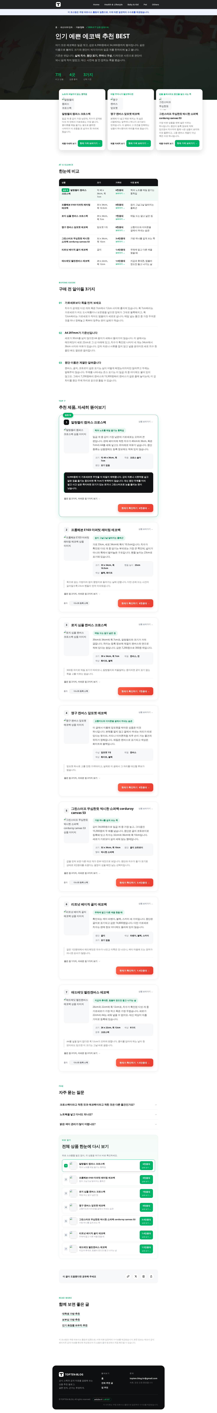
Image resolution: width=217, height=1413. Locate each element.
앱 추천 (104, 1387)
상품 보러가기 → (146, 421)
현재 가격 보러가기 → (90, 143)
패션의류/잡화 (66, 27)
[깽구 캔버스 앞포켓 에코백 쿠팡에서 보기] (76, 740)
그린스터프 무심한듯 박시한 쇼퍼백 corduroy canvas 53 (107, 1219)
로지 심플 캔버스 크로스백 (75, 215)
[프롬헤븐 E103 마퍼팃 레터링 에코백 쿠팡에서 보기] (76, 556)
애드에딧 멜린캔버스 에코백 (75, 260)
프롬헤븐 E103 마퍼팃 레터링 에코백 (97, 1177)
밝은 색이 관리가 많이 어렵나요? (78, 1124)
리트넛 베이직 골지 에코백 (75, 249)
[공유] (151, 1276)
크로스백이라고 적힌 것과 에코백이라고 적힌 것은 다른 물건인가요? (97, 1104)
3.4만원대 (120, 240)
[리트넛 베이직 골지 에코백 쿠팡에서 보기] (76, 927)
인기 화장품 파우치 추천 (75, 1325)
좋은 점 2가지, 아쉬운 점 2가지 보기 (80, 593)
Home (96, 4)
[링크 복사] (128, 1276)
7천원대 (120, 217)
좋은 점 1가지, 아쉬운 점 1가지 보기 (80, 961)
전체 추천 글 (107, 1383)
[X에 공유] (136, 1276)
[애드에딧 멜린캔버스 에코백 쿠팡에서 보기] (76, 1017)
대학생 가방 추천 (71, 1313)
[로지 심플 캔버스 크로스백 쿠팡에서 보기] (76, 648)
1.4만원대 (120, 251)
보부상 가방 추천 (71, 1319)
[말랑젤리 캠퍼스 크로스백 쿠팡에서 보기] (76, 448)
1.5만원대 (120, 262)
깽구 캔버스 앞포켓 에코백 (75, 227)
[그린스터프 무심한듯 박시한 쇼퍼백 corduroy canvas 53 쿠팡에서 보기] (76, 837)
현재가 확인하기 (135, 508)
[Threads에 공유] (143, 1276)
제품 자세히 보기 (69, 143)
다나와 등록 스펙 (81, 603)
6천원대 (120, 191)
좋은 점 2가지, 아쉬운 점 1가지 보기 (80, 498)
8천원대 (120, 206)
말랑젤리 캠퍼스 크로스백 (92, 1163)
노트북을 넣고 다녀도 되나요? (76, 1114)
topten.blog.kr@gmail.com (143, 1378)
